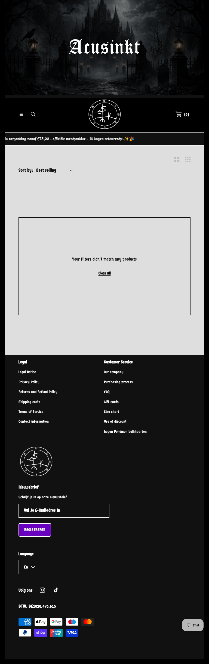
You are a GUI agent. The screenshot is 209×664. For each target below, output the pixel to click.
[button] (21, 114)
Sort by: (26, 170)
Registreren (34, 529)
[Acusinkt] (104, 114)
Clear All (105, 273)
